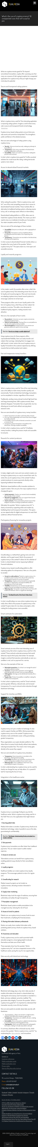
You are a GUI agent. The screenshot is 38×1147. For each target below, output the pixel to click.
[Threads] (19, 1037)
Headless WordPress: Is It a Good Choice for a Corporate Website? (17, 1113)
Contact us (5, 1057)
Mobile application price (9, 1064)
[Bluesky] (16, 1037)
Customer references (8, 1059)
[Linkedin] (9, 1037)
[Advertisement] (19, 48)
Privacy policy (6, 1066)
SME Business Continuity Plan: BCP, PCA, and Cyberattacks (15, 1117)
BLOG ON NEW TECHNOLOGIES (11, 1100)
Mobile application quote (9, 1061)
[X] (6, 1037)
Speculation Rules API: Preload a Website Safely (13, 1104)
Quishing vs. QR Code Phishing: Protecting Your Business (15, 1115)
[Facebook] (2, 1037)
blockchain (4, 128)
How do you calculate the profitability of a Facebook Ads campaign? (17, 1106)
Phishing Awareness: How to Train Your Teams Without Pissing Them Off (19, 1119)
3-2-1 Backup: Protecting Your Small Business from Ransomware (17, 1121)
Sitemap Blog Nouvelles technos (11, 1068)
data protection (15, 1033)
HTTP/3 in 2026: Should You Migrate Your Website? (14, 1103)
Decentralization (9, 1014)
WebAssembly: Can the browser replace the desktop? (14, 1108)
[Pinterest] (12, 1037)
